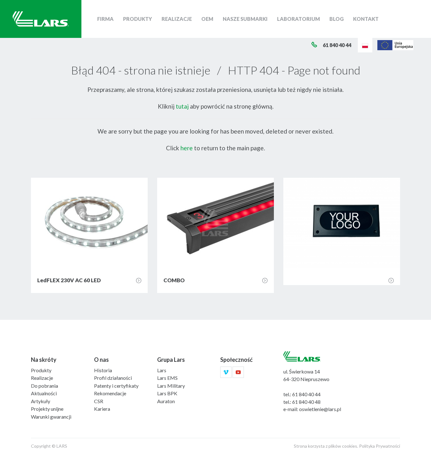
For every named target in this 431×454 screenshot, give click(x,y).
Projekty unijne (47, 409)
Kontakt (366, 19)
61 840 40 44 (306, 394)
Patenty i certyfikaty (116, 386)
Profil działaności (113, 378)
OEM (207, 19)
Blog (336, 19)
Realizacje (177, 19)
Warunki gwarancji (51, 417)
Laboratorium (298, 19)
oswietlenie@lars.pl (320, 409)
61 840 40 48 (306, 402)
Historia (103, 370)
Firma (105, 19)
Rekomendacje (110, 393)
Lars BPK (167, 393)
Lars (161, 370)
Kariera (102, 409)
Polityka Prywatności (379, 446)
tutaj (182, 106)
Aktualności (44, 393)
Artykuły (40, 401)
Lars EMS (167, 378)
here (186, 148)
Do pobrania (44, 386)
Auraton (166, 401)
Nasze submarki (245, 19)
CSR (98, 401)
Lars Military (171, 386)
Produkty (137, 19)
